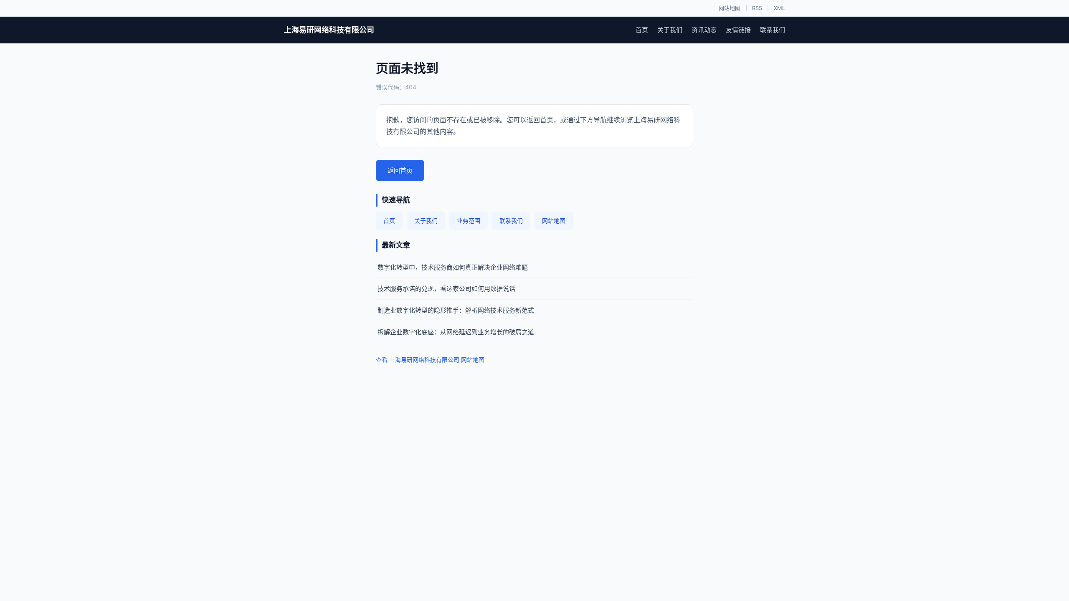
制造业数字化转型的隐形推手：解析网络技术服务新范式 (455, 310)
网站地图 (729, 8)
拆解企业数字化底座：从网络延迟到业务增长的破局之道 (455, 332)
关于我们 (669, 30)
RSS (757, 8)
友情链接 (738, 30)
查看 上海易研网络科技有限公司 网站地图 (430, 359)
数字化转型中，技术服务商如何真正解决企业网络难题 (452, 267)
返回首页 (400, 170)
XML (779, 8)
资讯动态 (704, 30)
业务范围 (468, 220)
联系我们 (772, 30)
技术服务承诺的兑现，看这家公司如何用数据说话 (446, 289)
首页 (642, 30)
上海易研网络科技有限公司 (329, 29)
